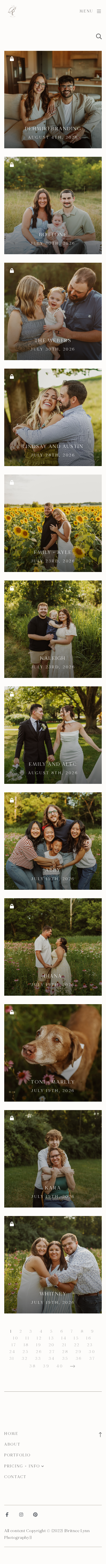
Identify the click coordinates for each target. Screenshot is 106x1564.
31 (12, 1358)
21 (64, 1345)
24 (12, 1351)
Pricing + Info (22, 1466)
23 (90, 1345)
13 (51, 1338)
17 (14, 1345)
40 (60, 1366)
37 (92, 1358)
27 (52, 1351)
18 (26, 1345)
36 (79, 1358)
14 (64, 1338)
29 (78, 1351)
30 (92, 1351)
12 (39, 1338)
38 (32, 1366)
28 (65, 1351)
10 (15, 1338)
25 (26, 1351)
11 (27, 1338)
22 (77, 1345)
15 (76, 1338)
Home (11, 1434)
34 (52, 1358)
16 (89, 1338)
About (12, 1444)
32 (25, 1358)
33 (38, 1358)
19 (39, 1345)
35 (65, 1358)
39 (46, 1366)
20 (52, 1345)
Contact (15, 1477)
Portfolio (17, 1455)
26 (39, 1351)
